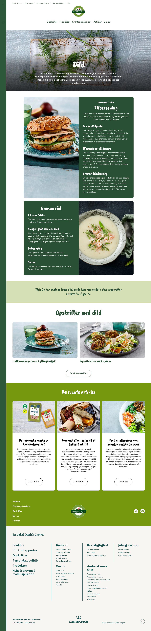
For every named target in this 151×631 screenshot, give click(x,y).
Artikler (98, 21)
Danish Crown (16, 3)
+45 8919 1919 (17, 623)
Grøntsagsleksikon (58, 3)
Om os (107, 21)
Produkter (65, 21)
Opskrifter (52, 21)
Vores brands (29, 3)
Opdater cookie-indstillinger (113, 622)
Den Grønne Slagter (43, 3)
